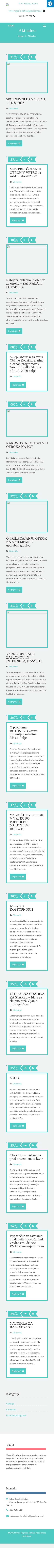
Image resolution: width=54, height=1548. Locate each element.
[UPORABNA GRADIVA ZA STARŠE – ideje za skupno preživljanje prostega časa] (33, 984)
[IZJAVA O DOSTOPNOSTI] (31, 896)
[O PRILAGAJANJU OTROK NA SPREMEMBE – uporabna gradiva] (33, 496)
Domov (21, 36)
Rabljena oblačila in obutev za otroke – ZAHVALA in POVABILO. (25, 283)
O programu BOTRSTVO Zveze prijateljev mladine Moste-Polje (23, 732)
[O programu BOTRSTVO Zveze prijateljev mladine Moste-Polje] (31, 717)
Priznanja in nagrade (16, 1415)
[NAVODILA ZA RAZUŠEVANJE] (33, 1314)
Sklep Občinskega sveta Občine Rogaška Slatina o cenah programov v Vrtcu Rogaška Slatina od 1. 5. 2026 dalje (26, 364)
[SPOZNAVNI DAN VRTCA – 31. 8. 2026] (31, 57)
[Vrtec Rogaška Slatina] (27, 4)
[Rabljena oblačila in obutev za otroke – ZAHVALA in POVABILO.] (31, 240)
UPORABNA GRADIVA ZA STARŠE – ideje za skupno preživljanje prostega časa (27, 999)
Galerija (10, 1403)
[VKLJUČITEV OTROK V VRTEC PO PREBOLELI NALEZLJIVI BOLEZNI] (31, 805)
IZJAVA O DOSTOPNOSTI (21, 907)
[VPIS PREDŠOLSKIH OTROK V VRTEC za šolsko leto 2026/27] (31, 159)
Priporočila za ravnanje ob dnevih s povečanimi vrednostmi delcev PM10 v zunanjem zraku (27, 1241)
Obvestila (13, 108)
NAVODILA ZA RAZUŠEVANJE (22, 1325)
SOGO (14, 1078)
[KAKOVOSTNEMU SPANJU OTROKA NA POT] (31, 404)
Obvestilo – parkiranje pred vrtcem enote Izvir (26, 1156)
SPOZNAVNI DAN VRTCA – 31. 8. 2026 (26, 101)
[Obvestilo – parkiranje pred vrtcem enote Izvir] (33, 1145)
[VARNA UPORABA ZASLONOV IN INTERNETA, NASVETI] (31, 605)
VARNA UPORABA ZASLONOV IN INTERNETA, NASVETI (24, 657)
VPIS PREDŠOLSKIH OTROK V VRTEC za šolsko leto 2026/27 (25, 172)
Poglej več (13, 143)
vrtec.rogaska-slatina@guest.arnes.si (25, 10)
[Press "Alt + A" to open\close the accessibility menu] (50, 3)
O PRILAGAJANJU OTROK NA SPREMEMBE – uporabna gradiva (26, 542)
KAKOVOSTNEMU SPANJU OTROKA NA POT (27, 445)
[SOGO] (33, 1068)
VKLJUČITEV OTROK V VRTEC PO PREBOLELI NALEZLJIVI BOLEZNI (26, 822)
